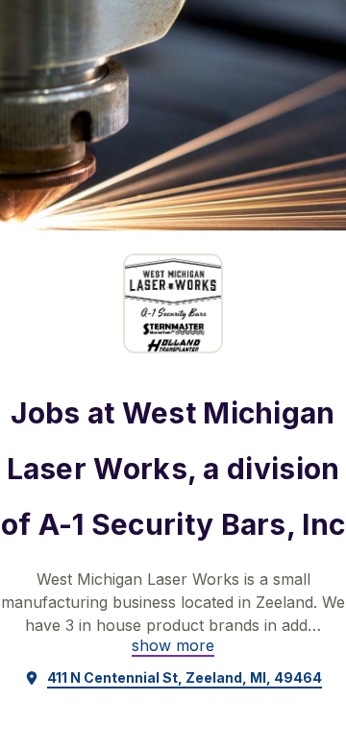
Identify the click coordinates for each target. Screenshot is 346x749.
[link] (173, 645)
